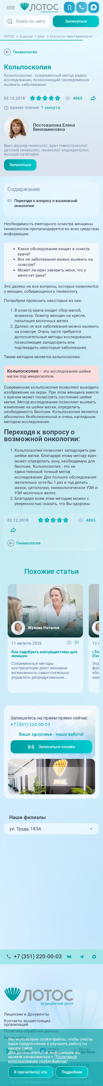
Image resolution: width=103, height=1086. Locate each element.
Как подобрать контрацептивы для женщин (44, 654)
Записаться (76, 21)
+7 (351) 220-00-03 (30, 724)
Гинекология (25, 52)
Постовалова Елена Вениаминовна (54, 127)
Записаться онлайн (57, 746)
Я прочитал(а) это (30, 1072)
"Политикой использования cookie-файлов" (42, 1059)
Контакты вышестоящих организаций (27, 1022)
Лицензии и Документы (26, 1014)
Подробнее (72, 1072)
